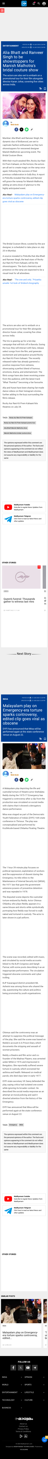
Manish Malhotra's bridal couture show (17, 433)
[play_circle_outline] (21, 577)
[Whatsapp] (27, 129)
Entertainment (11, 46)
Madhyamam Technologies (24, 1446)
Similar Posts (8, 1296)
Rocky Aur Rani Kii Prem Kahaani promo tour (19, 423)
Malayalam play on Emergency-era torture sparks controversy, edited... (20, 1335)
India (5, 699)
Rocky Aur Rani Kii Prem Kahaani (20, 418)
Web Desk (15, 125)
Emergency (13, 1125)
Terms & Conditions (23, 1431)
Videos (6, 591)
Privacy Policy (23, 1429)
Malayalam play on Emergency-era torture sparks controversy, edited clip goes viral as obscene (24, 198)
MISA (21, 1125)
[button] (3, 3)
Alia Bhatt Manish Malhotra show (15, 428)
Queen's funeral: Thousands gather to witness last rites (19, 600)
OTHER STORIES (9, 563)
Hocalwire (24, 1449)
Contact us (23, 1426)
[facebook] (16, 129)
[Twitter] (21, 129)
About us (23, 1424)
